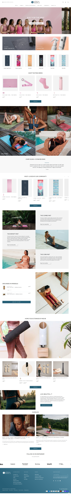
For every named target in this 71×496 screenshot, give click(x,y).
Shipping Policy (16, 483)
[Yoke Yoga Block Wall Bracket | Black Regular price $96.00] (43, 349)
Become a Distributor (39, 481)
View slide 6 (43, 32)
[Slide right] (67, 179)
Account (15, 481)
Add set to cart (16, 304)
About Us (26, 477)
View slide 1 (28, 32)
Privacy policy (16, 492)
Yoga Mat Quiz (16, 478)
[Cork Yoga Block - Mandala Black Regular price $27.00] (63, 304)
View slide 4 (37, 32)
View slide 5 (40, 32)
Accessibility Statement (17, 486)
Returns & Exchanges (17, 485)
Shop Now (11, 23)
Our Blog (25, 481)
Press (25, 480)
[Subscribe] (68, 477)
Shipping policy (26, 492)
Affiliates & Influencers (39, 480)
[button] (63, 2)
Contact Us (15, 477)
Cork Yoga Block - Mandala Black (15, 296)
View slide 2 (31, 32)
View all (35, 101)
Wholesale (37, 477)
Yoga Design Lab (7, 491)
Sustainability (26, 478)
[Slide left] (65, 179)
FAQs (14, 480)
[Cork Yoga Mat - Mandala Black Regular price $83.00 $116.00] (40, 294)
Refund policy (11, 492)
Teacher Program (38, 478)
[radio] (3, 93)
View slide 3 (34, 32)
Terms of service (21, 492)
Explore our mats (46, 407)
